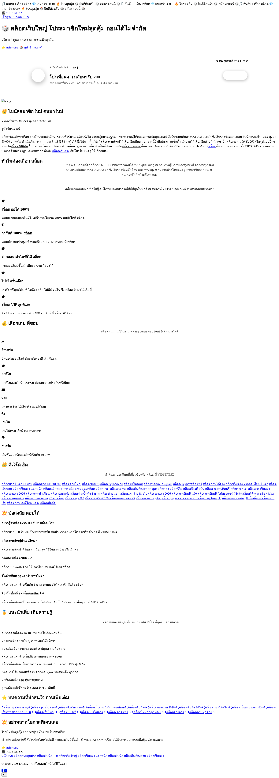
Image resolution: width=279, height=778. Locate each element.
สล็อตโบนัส (115, 755)
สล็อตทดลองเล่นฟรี (122, 498)
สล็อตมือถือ (48, 503)
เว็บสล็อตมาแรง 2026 (157, 493)
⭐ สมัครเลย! (10, 47)
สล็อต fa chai (118, 488)
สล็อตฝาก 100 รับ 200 (47, 484)
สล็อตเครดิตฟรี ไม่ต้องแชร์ (215, 493)
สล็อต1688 (102, 488)
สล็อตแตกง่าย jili (131, 493)
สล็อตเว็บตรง (60, 151)
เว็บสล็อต (254, 498)
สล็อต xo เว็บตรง (259, 488)
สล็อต (212, 146)
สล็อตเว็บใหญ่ (67, 755)
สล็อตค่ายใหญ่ (71, 484)
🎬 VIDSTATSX (12, 12)
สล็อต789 (75, 488)
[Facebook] (2, 770)
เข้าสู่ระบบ (8, 17)
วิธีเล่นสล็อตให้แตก (246, 493)
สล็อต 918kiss (90, 484)
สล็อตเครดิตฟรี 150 (184, 493)
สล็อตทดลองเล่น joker (158, 484)
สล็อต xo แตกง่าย (36, 498)
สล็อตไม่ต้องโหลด (139, 488)
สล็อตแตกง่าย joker (148, 498)
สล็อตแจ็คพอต (133, 484)
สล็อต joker (267, 493)
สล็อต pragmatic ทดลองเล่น (179, 498)
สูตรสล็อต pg (160, 488)
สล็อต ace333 (238, 488)
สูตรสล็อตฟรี (193, 484)
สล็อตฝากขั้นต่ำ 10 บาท (17, 484)
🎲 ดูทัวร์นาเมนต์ (30, 47)
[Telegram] (5, 770)
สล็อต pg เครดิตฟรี (217, 488)
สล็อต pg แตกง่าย (111, 484)
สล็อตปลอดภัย (59, 493)
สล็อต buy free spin (209, 498)
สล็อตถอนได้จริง (214, 484)
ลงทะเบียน (22, 17)
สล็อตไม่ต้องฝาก (135, 755)
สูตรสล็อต (88, 488)
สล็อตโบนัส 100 (47, 755)
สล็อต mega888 (74, 498)
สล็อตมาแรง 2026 (13, 493)
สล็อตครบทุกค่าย (13, 498)
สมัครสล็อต (56, 498)
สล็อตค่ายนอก (109, 493)
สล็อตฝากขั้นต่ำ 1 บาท (85, 493)
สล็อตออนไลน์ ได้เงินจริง (23, 503)
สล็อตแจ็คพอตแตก (55, 488)
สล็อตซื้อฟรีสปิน (193, 488)
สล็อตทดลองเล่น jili (235, 498)
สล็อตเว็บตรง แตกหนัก (28, 488)
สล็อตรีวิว (176, 488)
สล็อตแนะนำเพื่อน (38, 493)
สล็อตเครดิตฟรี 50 (97, 498)
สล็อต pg (178, 484)
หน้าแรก (7, 755)
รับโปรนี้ (237, 75)
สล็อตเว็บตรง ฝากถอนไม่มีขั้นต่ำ (246, 484)
